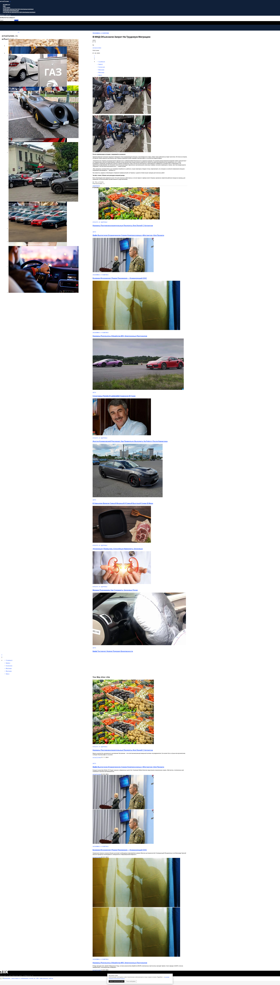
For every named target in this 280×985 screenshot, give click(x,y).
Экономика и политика (13, 45)
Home (4, 6)
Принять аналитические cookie (116, 981)
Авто (7, 53)
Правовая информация (11, 10)
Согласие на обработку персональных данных (19, 12)
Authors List (6, 4)
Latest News (6, 7)
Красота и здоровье (12, 38)
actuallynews (97, 47)
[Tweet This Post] (141, 57)
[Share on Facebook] (141, 56)
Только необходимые (131, 981)
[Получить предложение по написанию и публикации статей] (27, 978)
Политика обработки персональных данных (18, 9)
